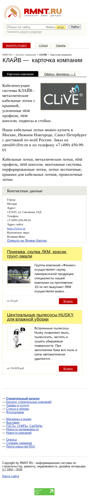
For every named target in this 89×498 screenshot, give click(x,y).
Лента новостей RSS (20, 446)
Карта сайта (10, 476)
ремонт (44, 15)
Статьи (43, 45)
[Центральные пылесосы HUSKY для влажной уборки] (19, 348)
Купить (68, 301)
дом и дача (55, 15)
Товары (61, 45)
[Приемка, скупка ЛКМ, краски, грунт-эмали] (19, 285)
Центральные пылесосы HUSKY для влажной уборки (40, 317)
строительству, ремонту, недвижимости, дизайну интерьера (43, 466)
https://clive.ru (16, 228)
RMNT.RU (7, 54)
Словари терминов (19, 443)
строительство (31, 15)
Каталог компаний (26, 54)
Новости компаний (18, 432)
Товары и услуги (17, 405)
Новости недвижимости (22, 429)
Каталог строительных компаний (28, 402)
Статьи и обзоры (17, 408)
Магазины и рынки (18, 419)
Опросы (11, 439)
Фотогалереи (15, 412)
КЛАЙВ (43, 54)
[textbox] (37, 26)
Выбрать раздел (16, 45)
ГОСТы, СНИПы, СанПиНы (24, 426)
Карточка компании (20, 74)
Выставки (12, 422)
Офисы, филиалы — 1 (60, 74)
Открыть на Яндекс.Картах (27, 240)
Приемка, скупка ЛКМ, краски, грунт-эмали (37, 253)
